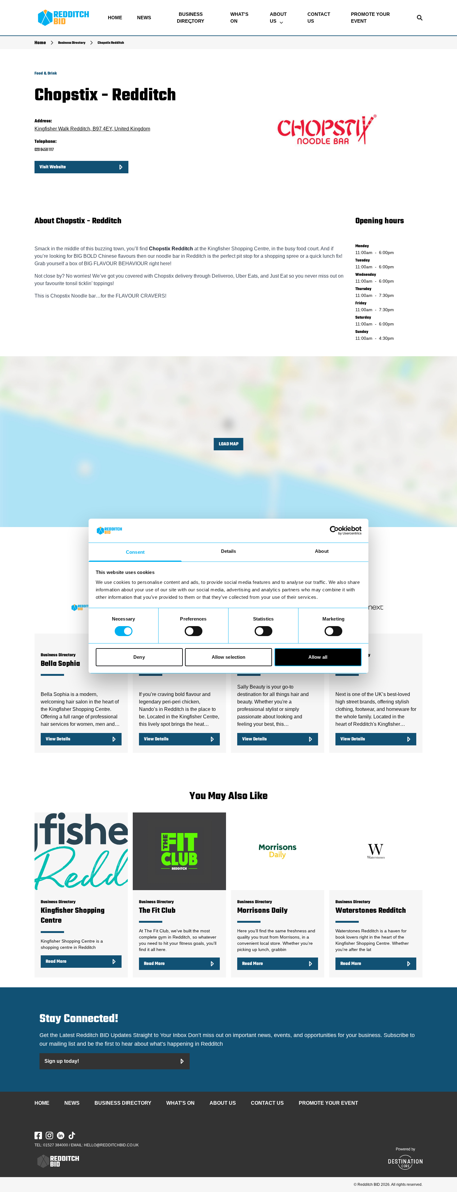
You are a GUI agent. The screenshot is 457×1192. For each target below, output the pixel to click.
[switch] (193, 631)
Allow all (317, 657)
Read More (56, 961)
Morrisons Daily (262, 911)
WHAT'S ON (239, 17)
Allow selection (229, 657)
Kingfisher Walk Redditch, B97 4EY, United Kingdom (92, 128)
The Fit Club (157, 911)
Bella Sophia (60, 664)
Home (40, 42)
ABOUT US (278, 17)
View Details (58, 739)
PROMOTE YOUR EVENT (370, 17)
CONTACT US (318, 17)
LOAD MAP (228, 444)
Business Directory (71, 43)
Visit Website (52, 167)
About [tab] (322, 551)
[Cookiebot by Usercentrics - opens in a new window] (334, 530)
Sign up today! (61, 1061)
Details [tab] (228, 551)
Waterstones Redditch (370, 911)
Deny (139, 657)
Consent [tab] (135, 552)
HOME (115, 17)
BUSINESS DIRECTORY (190, 17)
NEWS (144, 17)
